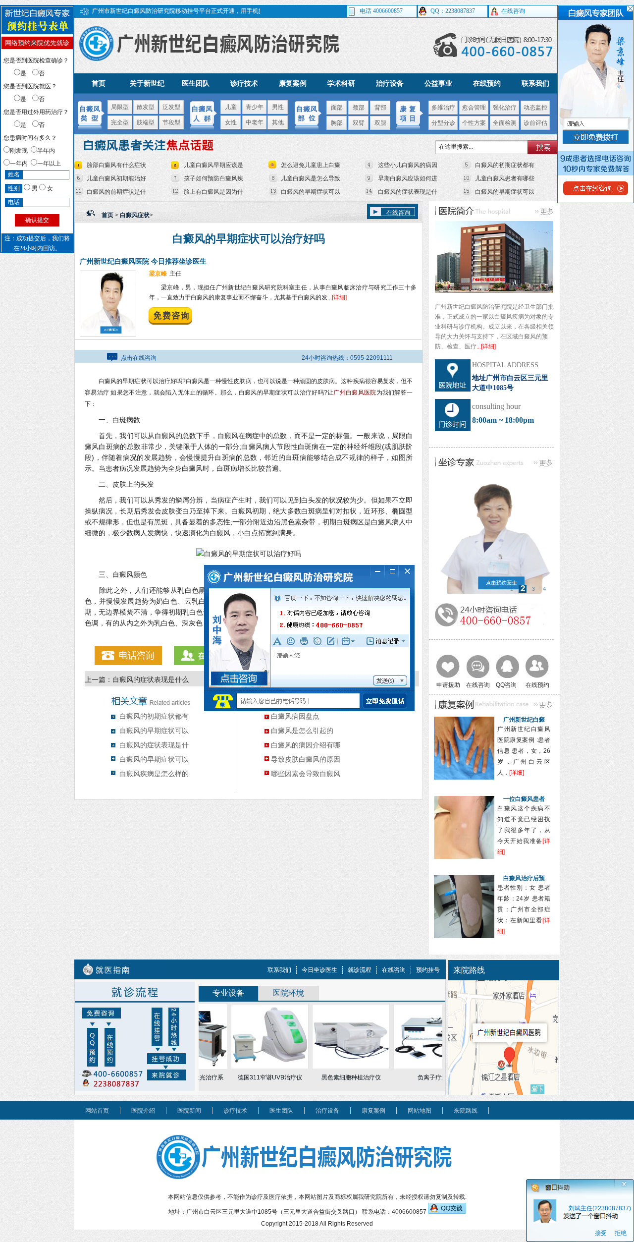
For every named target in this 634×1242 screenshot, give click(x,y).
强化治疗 (505, 107)
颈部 (359, 107)
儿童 (231, 107)
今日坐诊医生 (319, 969)
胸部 (337, 122)
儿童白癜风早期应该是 (213, 165)
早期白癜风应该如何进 (407, 178)
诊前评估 (535, 122)
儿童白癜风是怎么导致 (310, 178)
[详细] (339, 297)
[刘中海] (495, 536)
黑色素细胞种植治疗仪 (332, 1077)
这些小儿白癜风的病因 (407, 165)
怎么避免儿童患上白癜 (310, 165)
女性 (231, 122)
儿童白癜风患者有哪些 (504, 178)
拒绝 (621, 1233)
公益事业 (438, 83)
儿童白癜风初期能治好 (116, 178)
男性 (278, 107)
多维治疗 (443, 107)
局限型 (120, 107)
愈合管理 (474, 107)
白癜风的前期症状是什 (116, 191)
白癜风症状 (135, 215)
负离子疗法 (413, 1077)
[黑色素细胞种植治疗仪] (332, 1036)
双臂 (359, 122)
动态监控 (535, 107)
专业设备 (228, 993)
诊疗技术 (244, 83)
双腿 (380, 122)
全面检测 (505, 122)
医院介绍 (143, 1110)
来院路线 (465, 1110)
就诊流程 (359, 969)
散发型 (146, 107)
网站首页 (97, 1110)
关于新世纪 (147, 83)
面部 (337, 107)
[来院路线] (503, 1092)
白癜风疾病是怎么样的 (154, 774)
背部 (380, 107)
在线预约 (487, 83)
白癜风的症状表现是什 (407, 191)
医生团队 (196, 83)
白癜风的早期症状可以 (310, 191)
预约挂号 (428, 969)
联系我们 (535, 83)
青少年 (255, 107)
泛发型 (171, 107)
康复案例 (293, 83)
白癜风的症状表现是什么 (150, 679)
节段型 (171, 122)
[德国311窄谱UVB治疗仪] (251, 1036)
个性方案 (474, 122)
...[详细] (486, 346)
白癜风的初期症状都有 (504, 165)
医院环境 (288, 993)
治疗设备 (390, 83)
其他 (278, 122)
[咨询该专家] (170, 322)
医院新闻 (189, 1110)
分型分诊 (443, 122)
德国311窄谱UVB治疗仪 (251, 1077)
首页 (99, 83)
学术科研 (341, 83)
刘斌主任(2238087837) (600, 1208)
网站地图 (419, 1110)
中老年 (255, 122)
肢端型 (146, 122)
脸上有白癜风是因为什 (213, 191)
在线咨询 (398, 212)
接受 (601, 1233)
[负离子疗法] (413, 1036)
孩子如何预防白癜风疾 (213, 178)
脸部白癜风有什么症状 (116, 165)
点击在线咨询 (139, 357)
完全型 (120, 122)
